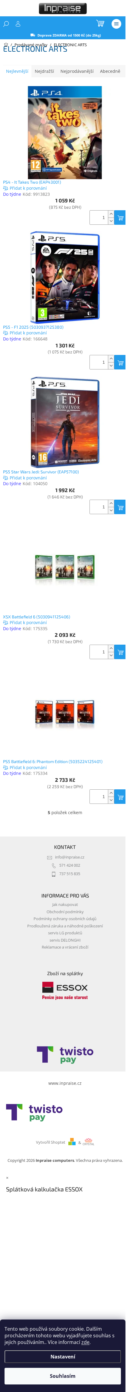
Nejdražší (44, 71)
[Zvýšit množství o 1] (111, 214)
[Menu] (116, 24)
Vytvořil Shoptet (50, 1142)
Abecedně (110, 71)
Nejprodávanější (77, 71)
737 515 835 (69, 873)
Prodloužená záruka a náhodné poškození (65, 926)
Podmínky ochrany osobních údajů (65, 918)
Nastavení (62, 1356)
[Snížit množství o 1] (111, 221)
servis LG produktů (65, 933)
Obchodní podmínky (65, 911)
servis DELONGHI (65, 940)
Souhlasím (63, 1376)
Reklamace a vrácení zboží (65, 947)
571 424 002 (69, 865)
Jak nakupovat (65, 904)
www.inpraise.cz (65, 1083)
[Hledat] (6, 24)
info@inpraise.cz (69, 857)
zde (85, 1342)
